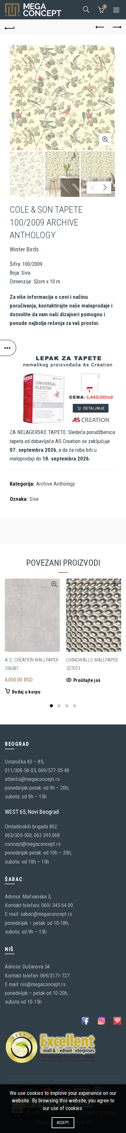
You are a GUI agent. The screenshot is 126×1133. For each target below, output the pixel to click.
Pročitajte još (86, 680)
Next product (116, 27)
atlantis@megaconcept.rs (32, 779)
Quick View (54, 584)
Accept (63, 1122)
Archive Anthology (55, 484)
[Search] (86, 9)
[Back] (10, 27)
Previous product (100, 27)
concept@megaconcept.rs (33, 844)
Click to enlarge (105, 139)
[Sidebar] (8, 348)
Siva (33, 499)
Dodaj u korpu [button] (26, 691)
